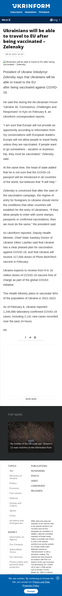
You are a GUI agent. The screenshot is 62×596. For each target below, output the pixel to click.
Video (34, 481)
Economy (14, 488)
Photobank (44, 12)
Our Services (16, 557)
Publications (39, 466)
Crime (13, 515)
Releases (36, 490)
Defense (14, 498)
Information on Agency (17, 538)
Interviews (38, 471)
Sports (13, 510)
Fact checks (16, 493)
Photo (35, 476)
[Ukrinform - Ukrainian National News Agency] (31, 6)
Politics (13, 483)
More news (31, 399)
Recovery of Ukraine (16, 477)
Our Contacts (16, 544)
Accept (31, 591)
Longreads (38, 486)
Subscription (16, 12)
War (12, 470)
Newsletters (30, 12)
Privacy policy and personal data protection (19, 564)
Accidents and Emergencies (17, 521)
